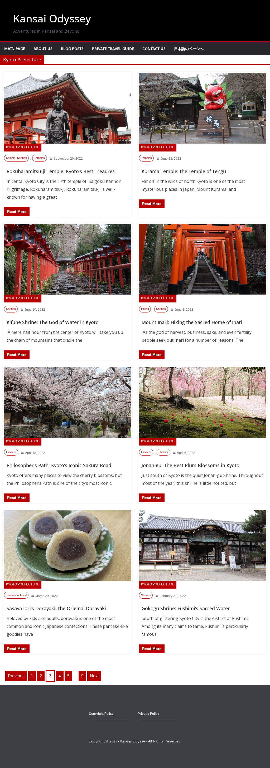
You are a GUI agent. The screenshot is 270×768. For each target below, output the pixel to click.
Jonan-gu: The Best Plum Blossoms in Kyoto (190, 465)
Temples (39, 157)
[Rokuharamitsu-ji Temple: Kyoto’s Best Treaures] (67, 108)
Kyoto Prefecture (22, 147)
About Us (42, 48)
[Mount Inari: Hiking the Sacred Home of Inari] (202, 259)
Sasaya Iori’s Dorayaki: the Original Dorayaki (56, 608)
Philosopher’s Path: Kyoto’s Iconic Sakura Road (59, 465)
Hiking (145, 308)
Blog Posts (72, 48)
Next (94, 676)
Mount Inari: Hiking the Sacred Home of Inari (192, 322)
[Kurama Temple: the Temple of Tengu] (202, 108)
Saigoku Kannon (16, 157)
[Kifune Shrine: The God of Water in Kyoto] (67, 259)
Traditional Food (16, 595)
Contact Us (154, 48)
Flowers (11, 452)
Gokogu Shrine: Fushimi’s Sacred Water (186, 608)
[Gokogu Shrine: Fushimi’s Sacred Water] (202, 545)
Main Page (14, 48)
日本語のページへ (189, 48)
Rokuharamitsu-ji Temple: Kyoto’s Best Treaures (61, 171)
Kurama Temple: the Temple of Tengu (184, 171)
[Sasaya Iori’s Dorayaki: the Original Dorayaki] (67, 545)
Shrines (11, 308)
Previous (16, 676)
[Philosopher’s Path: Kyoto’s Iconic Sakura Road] (67, 402)
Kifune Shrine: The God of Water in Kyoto (53, 322)
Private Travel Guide (113, 48)
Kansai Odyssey (52, 18)
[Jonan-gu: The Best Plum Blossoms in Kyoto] (202, 402)
